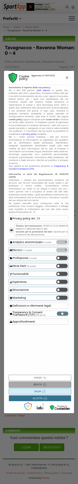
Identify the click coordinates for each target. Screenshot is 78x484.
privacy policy (30, 133)
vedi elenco (43, 90)
